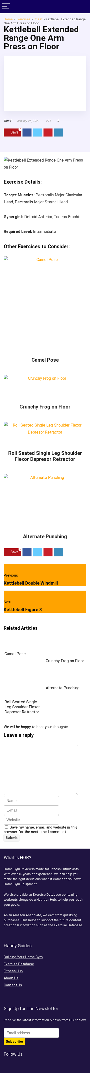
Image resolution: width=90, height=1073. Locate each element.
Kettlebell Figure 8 (23, 609)
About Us (11, 978)
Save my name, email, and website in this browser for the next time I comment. (40, 829)
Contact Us (13, 985)
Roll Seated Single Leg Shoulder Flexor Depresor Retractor (45, 456)
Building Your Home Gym (23, 957)
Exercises (23, 19)
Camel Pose (45, 360)
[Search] (82, 6)
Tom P (8, 121)
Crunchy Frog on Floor (45, 407)
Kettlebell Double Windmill (31, 583)
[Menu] (6, 6)
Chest (38, 19)
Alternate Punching (45, 536)
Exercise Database (19, 964)
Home (8, 19)
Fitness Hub (13, 971)
